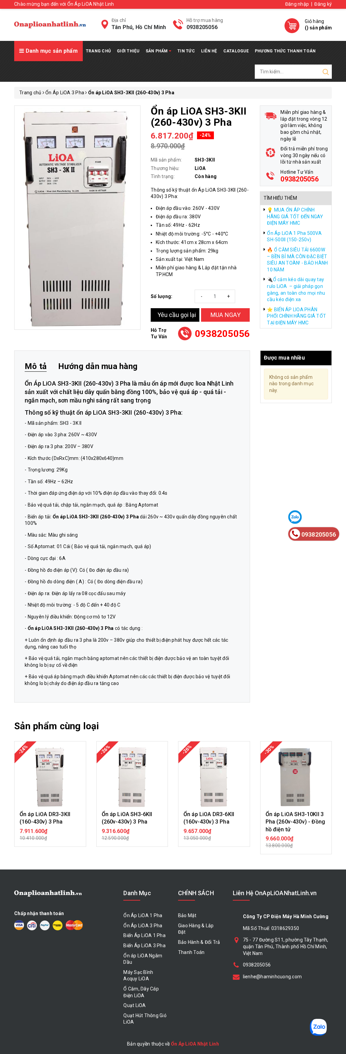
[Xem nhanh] (50, 777)
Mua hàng (50, 834)
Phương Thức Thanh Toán (285, 51)
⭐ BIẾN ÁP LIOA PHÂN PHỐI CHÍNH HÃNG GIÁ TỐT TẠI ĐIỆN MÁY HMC (296, 316)
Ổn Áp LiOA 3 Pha (142, 925)
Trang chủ (98, 51)
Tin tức (186, 51)
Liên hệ (209, 51)
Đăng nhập (297, 4)
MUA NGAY (226, 314)
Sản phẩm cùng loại (56, 726)
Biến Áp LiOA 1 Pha (144, 935)
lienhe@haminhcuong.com (272, 976)
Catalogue (236, 51)
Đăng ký (323, 4)
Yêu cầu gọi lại (176, 314)
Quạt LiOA (134, 1005)
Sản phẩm (157, 51)
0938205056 (202, 27)
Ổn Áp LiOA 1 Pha (142, 915)
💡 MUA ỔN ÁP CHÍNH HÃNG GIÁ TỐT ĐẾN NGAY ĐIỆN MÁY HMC (295, 216)
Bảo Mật (187, 915)
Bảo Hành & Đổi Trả (199, 942)
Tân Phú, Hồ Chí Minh (139, 27)
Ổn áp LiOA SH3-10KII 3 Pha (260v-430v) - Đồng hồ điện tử (295, 822)
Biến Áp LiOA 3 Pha (144, 945)
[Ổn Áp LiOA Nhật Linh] (50, 25)
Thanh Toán (191, 952)
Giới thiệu (128, 51)
